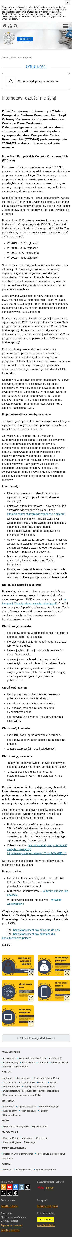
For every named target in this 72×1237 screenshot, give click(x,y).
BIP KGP (49, 1187)
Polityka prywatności (10, 1230)
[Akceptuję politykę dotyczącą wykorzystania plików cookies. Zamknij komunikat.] (67, 2)
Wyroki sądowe (40, 1126)
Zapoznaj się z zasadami (11, 1225)
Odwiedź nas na (9, 1187)
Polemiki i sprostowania (15, 1066)
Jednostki (8, 1078)
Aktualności (26, 57)
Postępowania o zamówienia (18, 1153)
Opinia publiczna (12, 1115)
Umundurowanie (11, 1086)
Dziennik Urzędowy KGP (16, 1126)
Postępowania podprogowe (51, 1153)
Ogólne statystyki (27, 1106)
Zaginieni (43, 1062)
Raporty (43, 1111)
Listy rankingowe (12, 1142)
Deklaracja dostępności (47, 1206)
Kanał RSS (3, 1187)
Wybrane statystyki (49, 1106)
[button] (65, 26)
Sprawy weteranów (45, 1169)
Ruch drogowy (10, 1062)
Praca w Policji (10, 1132)
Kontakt (6, 1164)
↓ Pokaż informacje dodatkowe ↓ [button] (36, 1038)
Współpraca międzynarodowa (39, 1086)
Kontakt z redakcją (9, 1206)
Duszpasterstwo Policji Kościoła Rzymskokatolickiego (31, 1091)
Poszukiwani (28, 1062)
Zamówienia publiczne (14, 1148)
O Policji (6, 1072)
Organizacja (9, 1082)
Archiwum (8, 1158)
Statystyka (8, 1100)
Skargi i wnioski (24, 1169)
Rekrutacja (29, 1142)
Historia (42, 1082)
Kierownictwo (23, 1078)
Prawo (5, 1120)
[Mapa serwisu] (10, 26)
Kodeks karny (10, 1111)
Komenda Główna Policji (46, 1078)
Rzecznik (8, 1169)
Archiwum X (55, 1058)
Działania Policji (11, 1052)
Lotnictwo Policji (59, 1062)
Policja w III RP (27, 1082)
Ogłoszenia (42, 1138)
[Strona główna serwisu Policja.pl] (4, 26)
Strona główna (9, 57)
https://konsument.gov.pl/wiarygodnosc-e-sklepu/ (35, 514)
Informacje (8, 1106)
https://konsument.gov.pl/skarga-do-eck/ (36, 930)
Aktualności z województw (32, 1058)
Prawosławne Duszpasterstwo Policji (22, 1095)
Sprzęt (53, 1082)
